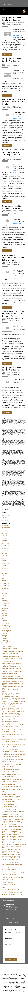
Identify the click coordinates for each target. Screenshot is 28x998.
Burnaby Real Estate (12, 423)
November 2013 (6, 548)
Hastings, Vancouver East (9, 456)
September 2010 (6, 612)
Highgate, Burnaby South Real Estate (13, 458)
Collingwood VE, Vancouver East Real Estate (13, 701)
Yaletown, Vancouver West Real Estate (12, 894)
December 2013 (6, 547)
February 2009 (6, 642)
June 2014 (4, 537)
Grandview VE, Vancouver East (10, 741)
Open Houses (5, 519)
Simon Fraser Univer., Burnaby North (11, 838)
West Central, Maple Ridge (18, 499)
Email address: (9, 938)
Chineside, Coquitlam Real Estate (16, 433)
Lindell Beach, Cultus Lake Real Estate (11, 769)
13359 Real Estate (11, 418)
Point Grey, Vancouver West (15, 474)
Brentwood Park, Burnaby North (15, 420)
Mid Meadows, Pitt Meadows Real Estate (12, 779)
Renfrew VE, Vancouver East (10, 481)
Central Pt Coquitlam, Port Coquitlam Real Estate (10, 431)
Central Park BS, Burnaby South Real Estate (18, 430)
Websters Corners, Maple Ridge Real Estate (13, 873)
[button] (6, 913)
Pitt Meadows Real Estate (8, 804)
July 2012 (4, 575)
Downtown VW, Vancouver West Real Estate (13, 715)
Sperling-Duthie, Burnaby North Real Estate (14, 490)
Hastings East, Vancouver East (7, 455)
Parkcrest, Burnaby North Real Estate (17, 473)
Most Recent (5, 525)
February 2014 (5, 544)
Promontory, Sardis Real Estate (7, 478)
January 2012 (5, 585)
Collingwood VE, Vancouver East (10, 700)
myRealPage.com (17, 969)
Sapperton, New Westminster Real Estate (12, 833)
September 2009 (6, 630)
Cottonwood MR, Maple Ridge (10, 440)
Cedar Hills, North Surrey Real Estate (18, 425)
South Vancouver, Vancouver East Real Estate (14, 844)
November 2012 (6, 568)
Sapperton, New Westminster (12, 483)
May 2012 (4, 578)
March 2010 (5, 622)
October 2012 (5, 570)
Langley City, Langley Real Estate (14, 24)
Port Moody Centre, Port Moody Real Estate (13, 811)
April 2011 (4, 600)
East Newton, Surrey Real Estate (7, 444)
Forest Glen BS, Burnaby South (10, 726)
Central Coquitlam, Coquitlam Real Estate (12, 675)
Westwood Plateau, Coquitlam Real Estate (17, 501)
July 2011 (4, 595)
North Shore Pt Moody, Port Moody (14, 471)
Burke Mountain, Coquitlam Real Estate (9, 422)
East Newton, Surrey (21, 443)
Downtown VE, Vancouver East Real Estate (13, 711)
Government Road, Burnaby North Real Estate (10, 451)
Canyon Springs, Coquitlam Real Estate (13, 424)
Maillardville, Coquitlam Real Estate (11, 773)
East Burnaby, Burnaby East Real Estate (12, 716)
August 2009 (5, 632)
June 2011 (4, 597)
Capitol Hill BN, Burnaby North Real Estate (12, 666)
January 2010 (5, 625)
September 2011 (6, 592)
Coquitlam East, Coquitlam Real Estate (9, 438)
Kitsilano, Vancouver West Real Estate (11, 461)
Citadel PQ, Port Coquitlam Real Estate (15, 434)
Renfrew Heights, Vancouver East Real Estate (13, 823)
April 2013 (4, 560)
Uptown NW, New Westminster (7, 494)
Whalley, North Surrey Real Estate (16, 502)
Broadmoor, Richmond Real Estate (20, 421)
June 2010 (4, 617)
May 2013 (4, 558)
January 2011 (5, 605)
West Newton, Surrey (6, 501)
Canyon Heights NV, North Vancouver (11, 663)
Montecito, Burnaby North (14, 468)
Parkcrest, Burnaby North (6, 473)
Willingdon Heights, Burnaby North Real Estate (16, 504)
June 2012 (4, 577)
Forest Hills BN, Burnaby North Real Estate (12, 730)
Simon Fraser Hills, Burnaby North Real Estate (13, 836)
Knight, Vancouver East (8, 766)
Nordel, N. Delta (19, 470)
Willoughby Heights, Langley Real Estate (9, 505)
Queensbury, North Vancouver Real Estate (14, 479)
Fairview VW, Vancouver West (19, 444)
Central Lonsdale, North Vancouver (11, 429)
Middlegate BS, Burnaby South (15, 466)
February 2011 (5, 603)
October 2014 (5, 530)
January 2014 (5, 545)
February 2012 (5, 583)
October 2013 (5, 550)
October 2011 (5, 590)
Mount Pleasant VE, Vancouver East (15, 469)
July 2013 (4, 555)
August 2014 (5, 534)
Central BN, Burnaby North (6, 427)
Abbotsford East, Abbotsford (19, 418)
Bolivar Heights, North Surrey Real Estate (9, 419)
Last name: (17, 932)
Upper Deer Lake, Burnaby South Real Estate (17, 493)
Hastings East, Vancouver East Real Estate (13, 751)
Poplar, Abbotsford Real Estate (10, 808)
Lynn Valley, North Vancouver (12, 463)
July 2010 (4, 615)
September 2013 (6, 552)
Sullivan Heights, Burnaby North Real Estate (13, 853)
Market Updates (6, 515)
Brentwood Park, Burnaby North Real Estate (13, 655)
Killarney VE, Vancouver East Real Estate (12, 763)
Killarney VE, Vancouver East (7, 460)
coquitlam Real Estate (20, 438)
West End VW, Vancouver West (10, 876)
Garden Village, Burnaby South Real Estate (13, 733)
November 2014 (6, 529)
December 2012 (6, 567)
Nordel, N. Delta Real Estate (9, 794)
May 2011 (4, 598)
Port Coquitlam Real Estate (15, 475)
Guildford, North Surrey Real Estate (11, 746)
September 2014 (6, 532)
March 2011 (5, 602)
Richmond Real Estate (10, 482)
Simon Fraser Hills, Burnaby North (17, 484)
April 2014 (4, 540)
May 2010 (4, 618)
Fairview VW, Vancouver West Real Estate (9, 445)
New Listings (5, 517)
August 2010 (5, 613)
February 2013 (5, 563)
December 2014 (6, 527)
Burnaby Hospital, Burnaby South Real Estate (13, 660)
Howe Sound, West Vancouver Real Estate (17, 459)
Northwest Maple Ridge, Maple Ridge (17, 472)
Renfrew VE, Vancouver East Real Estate (12, 826)
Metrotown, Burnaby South (9, 776)
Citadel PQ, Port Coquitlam (9, 695)
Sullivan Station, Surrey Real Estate (11, 492)
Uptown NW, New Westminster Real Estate (13, 861)
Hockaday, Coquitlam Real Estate (10, 758)
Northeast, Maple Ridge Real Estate (11, 798)
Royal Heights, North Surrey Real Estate (12, 829)
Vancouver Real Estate (16, 496)
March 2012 (5, 582)
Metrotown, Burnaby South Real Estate (11, 465)
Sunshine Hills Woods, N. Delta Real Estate (12, 856)
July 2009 (4, 633)
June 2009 (4, 635)
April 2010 (4, 620)
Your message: (9, 944)
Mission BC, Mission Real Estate (10, 783)
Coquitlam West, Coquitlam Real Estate (12, 708)
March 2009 (5, 640)
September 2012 (6, 572)
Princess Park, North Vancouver (18, 476)
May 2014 (4, 539)
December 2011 (6, 587)
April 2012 (4, 580)
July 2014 (4, 535)
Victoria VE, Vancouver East (9, 869)
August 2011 (5, 593)
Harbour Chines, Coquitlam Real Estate (16, 454)
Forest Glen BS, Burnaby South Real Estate (13, 728)
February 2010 (5, 623)
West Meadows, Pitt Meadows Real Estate (18, 500)
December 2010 (6, 607)
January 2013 (5, 565)
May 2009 (4, 637)
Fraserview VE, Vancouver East (17, 448)
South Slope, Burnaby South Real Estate (12, 843)
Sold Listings (5, 520)
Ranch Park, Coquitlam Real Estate (11, 821)
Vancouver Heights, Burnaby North (11, 495)
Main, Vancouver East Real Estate (12, 464)
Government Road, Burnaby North (17, 450)
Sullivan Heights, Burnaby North (10, 851)
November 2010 (6, 608)
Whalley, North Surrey (6, 502)
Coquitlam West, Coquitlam (7, 439)
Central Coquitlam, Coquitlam (7, 428)
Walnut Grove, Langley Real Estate (11, 871)
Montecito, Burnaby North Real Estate (11, 786)
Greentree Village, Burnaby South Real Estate (10, 453)
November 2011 (6, 588)
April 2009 (4, 638)
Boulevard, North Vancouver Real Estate (12, 651)
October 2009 (5, 628)
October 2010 (5, 610)
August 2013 (5, 553)
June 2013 (4, 557)
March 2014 (5, 542)
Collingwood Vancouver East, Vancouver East (10, 435)
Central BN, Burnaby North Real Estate (18, 427)
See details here (17, 35)
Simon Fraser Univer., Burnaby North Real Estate (16, 486)
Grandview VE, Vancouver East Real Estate (15, 452)
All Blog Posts (5, 514)
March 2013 (5, 562)
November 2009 (6, 627)
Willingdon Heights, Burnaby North (10, 889)
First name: (8, 932)
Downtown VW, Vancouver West (13, 441)
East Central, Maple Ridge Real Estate (11, 443)
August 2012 (5, 573)
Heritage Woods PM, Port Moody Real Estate (13, 754)
